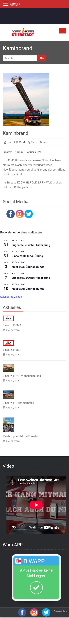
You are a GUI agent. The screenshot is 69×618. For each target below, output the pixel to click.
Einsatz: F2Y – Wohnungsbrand (22, 376)
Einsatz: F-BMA (12, 325)
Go (42, 58)
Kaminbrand (15, 133)
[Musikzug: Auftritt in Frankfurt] (8, 424)
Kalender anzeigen (11, 296)
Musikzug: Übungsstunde (28, 267)
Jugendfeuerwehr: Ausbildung (31, 245)
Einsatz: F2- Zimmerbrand (18, 403)
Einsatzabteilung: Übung (27, 256)
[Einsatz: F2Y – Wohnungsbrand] (8, 368)
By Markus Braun (37, 142)
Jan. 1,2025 (15, 142)
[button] (6, 3)
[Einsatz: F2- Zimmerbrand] (8, 394)
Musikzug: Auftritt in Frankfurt (21, 436)
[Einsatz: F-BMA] (8, 318)
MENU (15, 4)
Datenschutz (61, 611)
